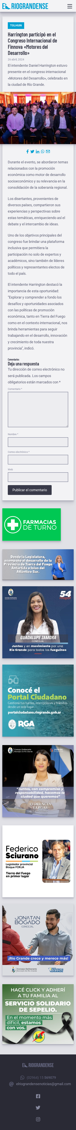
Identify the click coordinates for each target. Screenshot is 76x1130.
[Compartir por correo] (48, 151)
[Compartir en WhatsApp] (42, 151)
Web (10, 469)
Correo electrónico (19, 451)
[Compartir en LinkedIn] (37, 151)
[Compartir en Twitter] (32, 151)
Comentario (15, 388)
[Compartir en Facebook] (28, 151)
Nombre (13, 434)
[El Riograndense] (25, 6)
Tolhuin (16, 25)
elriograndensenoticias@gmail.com (43, 1084)
